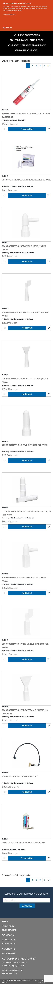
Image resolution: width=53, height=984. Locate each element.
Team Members (9, 944)
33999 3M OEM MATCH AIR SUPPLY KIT (20, 776)
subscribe (27, 906)
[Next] (49, 65)
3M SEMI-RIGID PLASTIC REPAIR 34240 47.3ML (24, 843)
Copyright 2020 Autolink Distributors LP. (16, 980)
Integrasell (41, 982)
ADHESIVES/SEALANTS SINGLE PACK (26, 45)
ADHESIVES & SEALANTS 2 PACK (26, 40)
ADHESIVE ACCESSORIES (26, 35)
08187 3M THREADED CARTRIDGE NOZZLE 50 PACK (26, 180)
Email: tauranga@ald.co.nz (13, 966)
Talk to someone (9, 930)
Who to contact (8, 953)
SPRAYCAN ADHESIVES (26, 50)
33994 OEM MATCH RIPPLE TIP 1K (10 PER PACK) (25, 445)
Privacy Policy (8, 926)
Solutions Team (8, 940)
